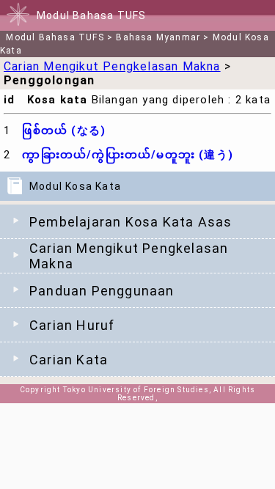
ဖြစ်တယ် (64, 130)
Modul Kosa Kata (75, 186)
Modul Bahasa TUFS (54, 37)
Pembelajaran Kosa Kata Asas (130, 221)
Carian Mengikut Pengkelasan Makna (128, 255)
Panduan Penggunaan (102, 290)
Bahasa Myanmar (158, 37)
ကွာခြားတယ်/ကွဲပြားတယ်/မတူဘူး (127, 154)
